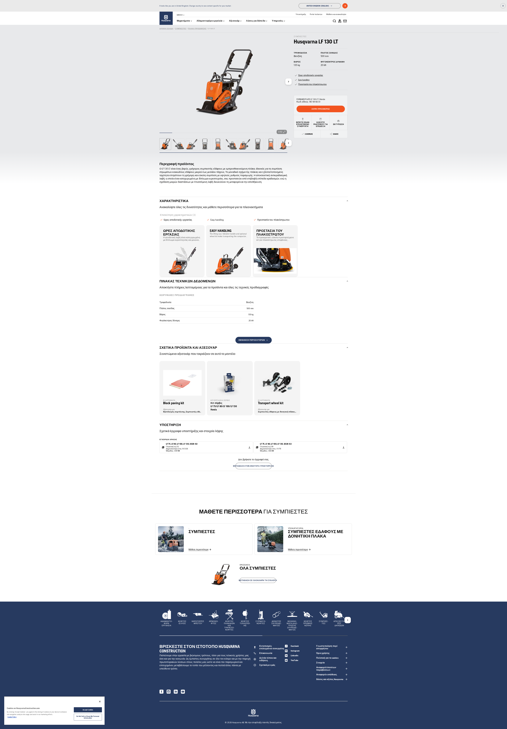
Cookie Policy (12, 717)
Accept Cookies (88, 710)
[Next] (288, 81)
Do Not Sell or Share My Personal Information (87, 717)
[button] (253, 466)
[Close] (100, 701)
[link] (166, 18)
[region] (54, 710)
